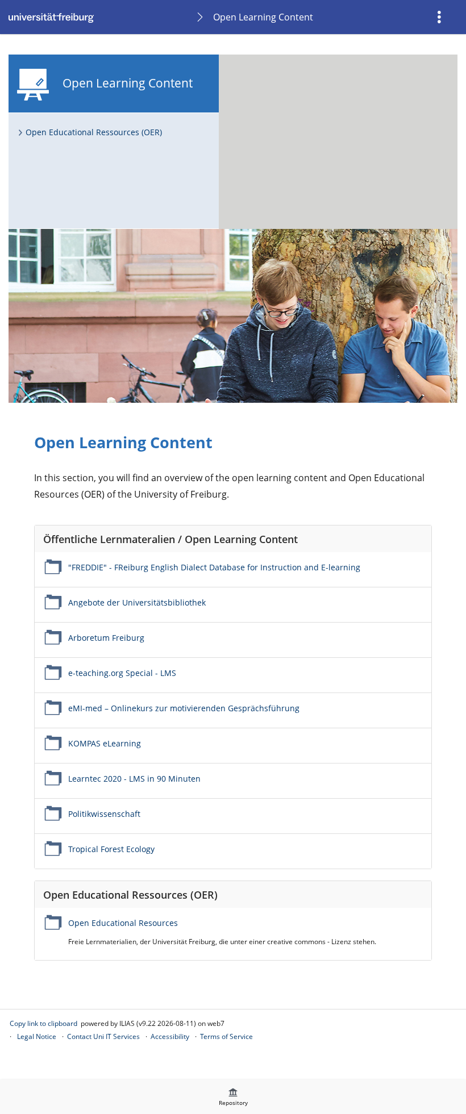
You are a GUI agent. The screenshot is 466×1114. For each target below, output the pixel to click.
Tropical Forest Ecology (111, 849)
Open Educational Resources (123, 922)
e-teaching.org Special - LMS (122, 672)
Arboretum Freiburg (106, 637)
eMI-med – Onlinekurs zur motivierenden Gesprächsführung (183, 708)
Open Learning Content (263, 17)
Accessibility (170, 1036)
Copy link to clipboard (43, 1023)
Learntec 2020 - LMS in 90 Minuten (134, 778)
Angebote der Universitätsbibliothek (137, 602)
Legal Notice (36, 1036)
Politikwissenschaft (104, 813)
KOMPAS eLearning (104, 743)
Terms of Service (226, 1036)
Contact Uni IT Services (103, 1036)
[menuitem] (440, 17)
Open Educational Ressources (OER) (94, 132)
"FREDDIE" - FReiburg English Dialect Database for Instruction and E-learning (214, 567)
